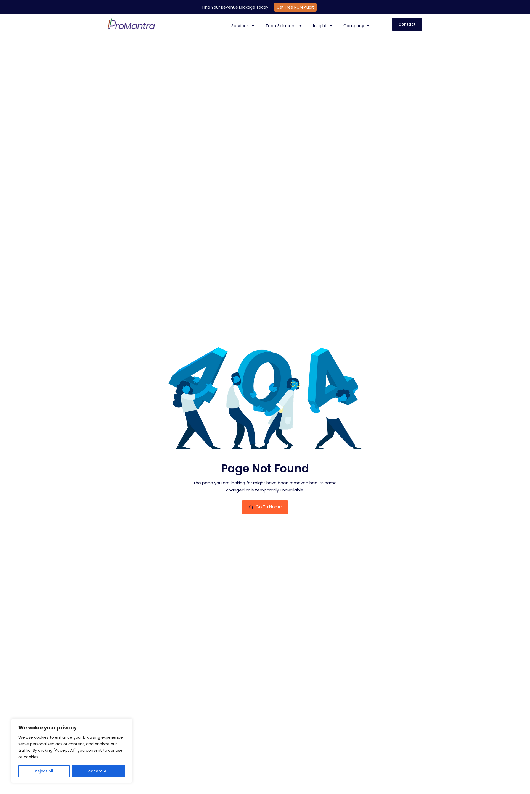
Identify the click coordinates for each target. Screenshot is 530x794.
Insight (320, 25)
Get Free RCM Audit (295, 7)
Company (353, 25)
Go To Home (268, 507)
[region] (71, 751)
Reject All (44, 771)
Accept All (98, 771)
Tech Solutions (281, 25)
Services (240, 25)
